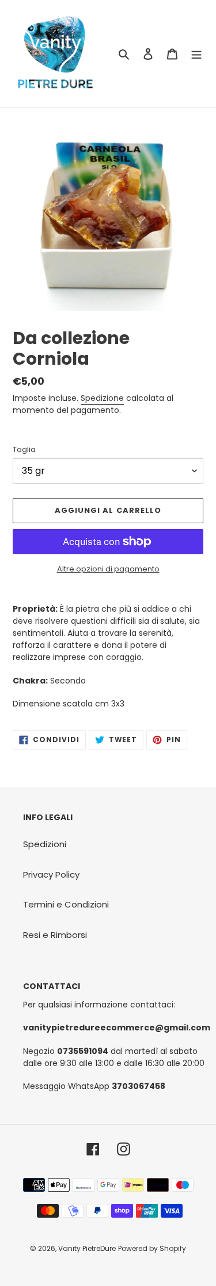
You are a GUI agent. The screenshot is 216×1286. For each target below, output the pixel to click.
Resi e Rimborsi (55, 935)
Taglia (24, 449)
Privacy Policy (51, 874)
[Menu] (196, 53)
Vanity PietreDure (87, 1248)
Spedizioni (44, 844)
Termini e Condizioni (66, 904)
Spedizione (102, 398)
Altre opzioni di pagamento (108, 568)
